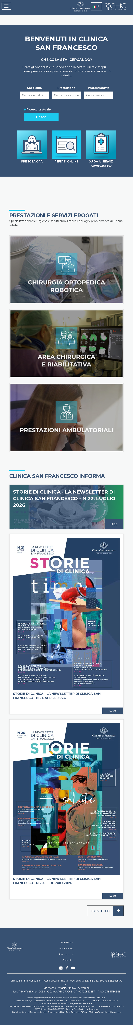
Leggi (114, 524)
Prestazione (66, 88)
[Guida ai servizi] (101, 144)
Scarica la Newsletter (27, 512)
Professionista (98, 88)
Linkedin (61, 969)
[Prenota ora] (32, 144)
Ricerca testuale (38, 109)
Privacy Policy (66, 948)
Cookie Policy (66, 942)
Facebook (67, 968)
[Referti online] (66, 144)
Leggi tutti (105, 911)
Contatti (66, 960)
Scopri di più (109, 299)
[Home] (79, 8)
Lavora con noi (66, 954)
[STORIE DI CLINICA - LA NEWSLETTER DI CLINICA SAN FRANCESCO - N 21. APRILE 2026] (66, 613)
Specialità (34, 88)
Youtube (73, 968)
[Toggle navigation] (6, 6)
